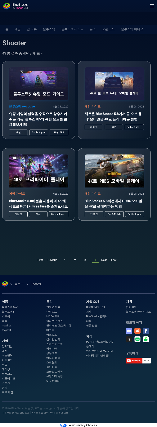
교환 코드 (108, 29)
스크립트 (51, 362)
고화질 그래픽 (54, 371)
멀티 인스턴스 (54, 320)
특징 (49, 301)
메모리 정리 (53, 357)
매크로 (50, 330)
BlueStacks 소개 (95, 307)
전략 (4, 387)
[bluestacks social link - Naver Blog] (137, 339)
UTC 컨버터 (53, 380)
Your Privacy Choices (83, 425)
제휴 (89, 311)
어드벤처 (7, 355)
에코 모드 (51, 334)
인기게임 (7, 346)
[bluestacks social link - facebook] (146, 331)
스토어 (6, 316)
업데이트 (131, 307)
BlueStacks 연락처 (96, 316)
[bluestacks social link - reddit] (137, 331)
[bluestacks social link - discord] (129, 331)
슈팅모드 (51, 311)
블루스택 (49, 29)
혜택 (4, 320)
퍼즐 (4, 364)
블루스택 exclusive (22, 106)
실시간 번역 (53, 339)
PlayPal (6, 330)
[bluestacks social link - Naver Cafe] (146, 339)
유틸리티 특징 (54, 376)
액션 (4, 350)
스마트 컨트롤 (54, 343)
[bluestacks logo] (15, 6)
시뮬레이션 (8, 378)
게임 (18, 29)
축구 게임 (7, 392)
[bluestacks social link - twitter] (129, 339)
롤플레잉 (7, 373)
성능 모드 (51, 353)
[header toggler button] (152, 6)
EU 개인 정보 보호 (59, 412)
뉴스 (93, 29)
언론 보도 (91, 325)
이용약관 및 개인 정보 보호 (15, 412)
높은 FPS (51, 366)
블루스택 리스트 (72, 29)
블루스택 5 (8, 311)
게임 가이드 (93, 106)
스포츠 (6, 383)
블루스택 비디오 (132, 29)
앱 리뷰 (32, 29)
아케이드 (7, 360)
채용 (89, 320)
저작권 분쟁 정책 (39, 412)
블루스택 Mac (10, 307)
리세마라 (51, 348)
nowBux (6, 325)
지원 (129, 301)
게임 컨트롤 (53, 307)
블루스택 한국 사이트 (138, 311)
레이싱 (6, 369)
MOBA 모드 (53, 316)
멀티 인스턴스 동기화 (58, 325)
